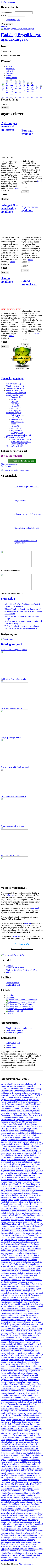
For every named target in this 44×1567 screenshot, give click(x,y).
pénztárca (36, 1162)
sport (3, 1282)
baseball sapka (21, 1491)
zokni (3, 1126)
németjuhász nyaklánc (19, 1355)
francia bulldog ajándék (26, 1291)
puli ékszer (38, 1384)
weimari (38, 1266)
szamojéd (22, 1255)
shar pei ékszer (12, 1193)
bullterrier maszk (7, 1088)
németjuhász (18, 1424)
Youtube (29, 1009)
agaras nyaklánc (28, 1248)
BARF (39, 1095)
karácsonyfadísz (27, 1384)
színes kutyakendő (25, 1240)
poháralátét (5, 1293)
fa (34, 1504)
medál (3, 1495)
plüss (36, 1346)
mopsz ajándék (29, 1306)
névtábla (34, 1235)
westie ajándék (27, 1504)
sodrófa (31, 1231)
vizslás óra (15, 1260)
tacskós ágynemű (30, 1315)
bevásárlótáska (26, 1115)
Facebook (33, 1000)
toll (28, 1255)
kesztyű (14, 1513)
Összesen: (12, 56)
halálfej (30, 1524)
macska (4, 1322)
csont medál (27, 1204)
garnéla (29, 1233)
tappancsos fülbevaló (14, 1275)
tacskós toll (5, 1228)
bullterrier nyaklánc (14, 1308)
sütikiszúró (25, 1286)
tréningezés (16, 1353)
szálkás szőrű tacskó (32, 1340)
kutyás (8, 1126)
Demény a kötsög (29, 1142)
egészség (18, 1473)
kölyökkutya (18, 1344)
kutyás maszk (6, 1426)
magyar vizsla (27, 1275)
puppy (31, 1131)
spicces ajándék (17, 1104)
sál (8, 1266)
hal (8, 1346)
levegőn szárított (18, 1095)
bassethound (38, 1513)
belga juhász (22, 1282)
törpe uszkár (36, 1317)
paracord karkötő (18, 1364)
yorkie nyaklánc (22, 1153)
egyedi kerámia (24, 1193)
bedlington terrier (7, 1093)
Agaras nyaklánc (7, 280)
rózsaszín (11, 1222)
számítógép (22, 1444)
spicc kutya (26, 1555)
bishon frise (10, 1328)
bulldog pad (16, 1504)
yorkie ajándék (13, 1437)
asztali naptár (31, 1546)
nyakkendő (33, 1375)
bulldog (22, 1128)
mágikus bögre (11, 1113)
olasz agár (5, 1148)
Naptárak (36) (16, 430)
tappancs (10, 1473)
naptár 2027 (20, 1382)
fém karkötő (28, 1331)
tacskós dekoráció (15, 1533)
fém (9, 1504)
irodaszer (34, 1206)
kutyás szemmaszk (28, 1477)
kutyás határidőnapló (32, 1146)
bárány (27, 1366)
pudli (33, 1091)
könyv (33, 1555)
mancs (18, 1151)
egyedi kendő (21, 1391)
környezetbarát (16, 1248)
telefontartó (17, 1488)
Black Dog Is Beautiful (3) (21, 439)
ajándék (8, 1128)
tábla (11, 1384)
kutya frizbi (11, 1491)
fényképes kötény (25, 1284)
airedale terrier (32, 1444)
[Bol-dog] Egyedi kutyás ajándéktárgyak (21, 36)
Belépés (4, 26)
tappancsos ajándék (8, 1086)
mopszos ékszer (22, 1417)
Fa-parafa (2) (16, 397)
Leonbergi (22, 1413)
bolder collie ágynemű (20, 1217)
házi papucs (17, 1451)
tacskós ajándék (23, 1471)
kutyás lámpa (35, 1097)
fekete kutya (28, 1513)
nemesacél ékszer (22, 1226)
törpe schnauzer (21, 1548)
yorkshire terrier (35, 1482)
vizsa (11, 1468)
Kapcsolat (10, 73)
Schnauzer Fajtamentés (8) (21, 442)
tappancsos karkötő (35, 1355)
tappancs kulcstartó (28, 1164)
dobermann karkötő (8, 1526)
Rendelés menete (12, 983)
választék (10, 895)
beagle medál (14, 1433)
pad (11, 1253)
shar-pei (4, 1142)
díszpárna (25, 1297)
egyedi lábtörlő (14, 1122)
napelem (26, 1553)
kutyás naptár (19, 1088)
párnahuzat (28, 1368)
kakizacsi (4, 1368)
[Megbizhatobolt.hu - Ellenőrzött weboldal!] (22, 369)
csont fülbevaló (31, 1224)
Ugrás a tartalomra (8, 2)
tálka (37, 1140)
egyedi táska (6, 1104)
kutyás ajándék (32, 1557)
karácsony (31, 1293)
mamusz (29, 1413)
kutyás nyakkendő (29, 1451)
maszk (29, 1391)
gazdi (29, 1124)
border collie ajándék (18, 1228)
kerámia (29, 1120)
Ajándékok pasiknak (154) (16, 393)
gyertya (8, 1291)
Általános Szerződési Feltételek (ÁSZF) (21, 970)
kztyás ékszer (34, 1100)
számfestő (5, 1188)
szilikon (25, 1493)
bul (16, 1560)
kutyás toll (31, 1228)
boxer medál (27, 1308)
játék (13, 1166)
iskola (3, 1184)
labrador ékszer (37, 1173)
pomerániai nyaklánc (22, 1253)
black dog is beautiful (15, 1211)
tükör (35, 1188)
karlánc (12, 1477)
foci (7, 1226)
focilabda (38, 1428)
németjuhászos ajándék (10, 1302)
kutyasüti (33, 1535)
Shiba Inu (12, 1417)
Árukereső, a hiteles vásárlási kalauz (22, 949)
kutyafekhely (6, 1280)
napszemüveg (6, 1108)
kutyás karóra (12, 1242)
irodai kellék (20, 1546)
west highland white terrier (11, 1097)
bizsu (16, 1204)
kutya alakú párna (27, 1468)
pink (31, 1335)
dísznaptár (5, 1311)
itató (18, 1273)
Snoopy (20, 1513)
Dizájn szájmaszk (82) (14, 446)
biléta (21, 1202)
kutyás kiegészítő (7, 1560)
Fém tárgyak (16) (17, 404)
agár (7, 1495)
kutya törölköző (12, 1202)
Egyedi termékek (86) (14, 395)
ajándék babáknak (8, 1342)
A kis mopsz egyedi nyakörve (12, 826)
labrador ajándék (33, 1460)
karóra (3, 1315)
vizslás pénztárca (31, 1304)
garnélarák (20, 1446)
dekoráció (30, 1526)
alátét (20, 1175)
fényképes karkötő (29, 1420)
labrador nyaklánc (28, 1268)
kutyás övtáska (34, 1371)
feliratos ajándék (18, 1224)
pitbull (35, 1457)
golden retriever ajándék (26, 1466)
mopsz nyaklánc (30, 1211)
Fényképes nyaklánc (37, 97)
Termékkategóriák (12, 378)
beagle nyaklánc (7, 1277)
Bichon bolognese (18, 1280)
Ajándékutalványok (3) (15, 386)
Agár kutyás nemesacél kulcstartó (9, 126)
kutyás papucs (27, 1213)
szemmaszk (5, 1253)
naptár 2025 (5, 1500)
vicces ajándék (10, 1264)
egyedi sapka (34, 1351)
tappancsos (14, 1555)
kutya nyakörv (26, 1300)
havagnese (34, 1191)
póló (24, 1346)
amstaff (17, 1395)
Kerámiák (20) (16, 428)
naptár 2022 (31, 1388)
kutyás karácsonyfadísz (29, 1273)
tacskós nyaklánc (19, 1531)
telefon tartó (11, 1322)
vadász (39, 1424)
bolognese (28, 1342)
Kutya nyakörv (28, 97)
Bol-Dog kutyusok (13, 1043)
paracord (29, 1382)
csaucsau (37, 1506)
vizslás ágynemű (35, 1226)
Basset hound (28, 1222)
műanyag (19, 1306)
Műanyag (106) (17, 433)
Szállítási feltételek (13, 985)
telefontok (26, 1097)
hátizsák (4, 1200)
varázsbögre (5, 1513)
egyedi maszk (12, 1460)
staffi (7, 1282)
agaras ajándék (24, 1442)
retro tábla (18, 1140)
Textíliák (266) (16, 424)
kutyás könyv (15, 1293)
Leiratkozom (6, 466)
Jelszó (4, 15)
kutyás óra (23, 1260)
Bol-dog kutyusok (12, 644)
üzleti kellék (31, 1135)
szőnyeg (12, 1546)
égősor (3, 1460)
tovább (17, 188)
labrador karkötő (19, 1540)
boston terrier (13, 1371)
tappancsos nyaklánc (31, 1175)
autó (34, 1095)
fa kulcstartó (5, 1135)
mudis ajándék (12, 1286)
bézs (18, 1482)
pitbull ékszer (35, 1264)
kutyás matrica (21, 1377)
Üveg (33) (15, 417)
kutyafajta (25, 1264)
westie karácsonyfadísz (26, 1551)
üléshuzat (17, 1497)
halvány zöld (13, 1271)
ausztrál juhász (30, 1220)
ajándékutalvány (13, 1084)
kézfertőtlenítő (9, 1502)
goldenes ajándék (34, 1537)
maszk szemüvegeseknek (26, 1333)
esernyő (28, 1128)
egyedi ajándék (7, 1424)
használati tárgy (37, 1455)
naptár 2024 (20, 1326)
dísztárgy (4, 1533)
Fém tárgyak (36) (17, 422)
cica (37, 1433)
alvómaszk (24, 1437)
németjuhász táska (8, 1493)
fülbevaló (4, 1262)
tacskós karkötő (28, 1208)
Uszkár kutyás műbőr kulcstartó (26, 528)
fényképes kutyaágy (30, 1171)
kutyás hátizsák (37, 1215)
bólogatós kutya (25, 1186)
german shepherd (17, 1146)
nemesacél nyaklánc (22, 1168)
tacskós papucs (31, 1517)
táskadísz (35, 1233)
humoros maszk (21, 1106)
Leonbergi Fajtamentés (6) (21, 444)
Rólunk (9, 75)
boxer (3, 1153)
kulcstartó (35, 908)
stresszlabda (23, 1411)
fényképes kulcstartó (13, 1331)
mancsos (21, 1277)
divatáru (19, 1184)
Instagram (30, 1006)
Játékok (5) (15, 426)
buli (19, 1464)
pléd (6, 1213)
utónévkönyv (33, 1548)
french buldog (6, 1155)
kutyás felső (28, 1157)
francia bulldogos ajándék (11, 1177)
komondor (10, 1406)
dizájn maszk (21, 1120)
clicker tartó (32, 1260)
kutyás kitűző (6, 1164)
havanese (27, 1093)
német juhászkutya (13, 1115)
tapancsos (31, 1140)
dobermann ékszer (8, 1133)
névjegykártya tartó (22, 1508)
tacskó (3, 1448)
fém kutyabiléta (7, 1117)
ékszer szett (5, 1233)
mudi (3, 1386)
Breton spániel (11, 1453)
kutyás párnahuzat (17, 1366)
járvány (30, 1320)
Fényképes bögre (41, 97)
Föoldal (9, 66)
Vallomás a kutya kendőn (10, 855)
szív (20, 1555)
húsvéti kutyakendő (22, 1244)
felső (32, 1348)
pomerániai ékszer (19, 1108)
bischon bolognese (8, 1237)
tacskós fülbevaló (18, 1517)
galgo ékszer (12, 1257)
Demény (10, 1408)
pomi (28, 1362)
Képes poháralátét (24, 97)
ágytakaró (22, 1242)
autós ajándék (29, 1344)
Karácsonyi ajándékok (14, 1030)
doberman (5, 1340)
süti (18, 1322)
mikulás (38, 1248)
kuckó (13, 1397)
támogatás (36, 1300)
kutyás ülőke (18, 1117)
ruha (40, 1102)
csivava (17, 1408)
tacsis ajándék (6, 1353)
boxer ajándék (20, 1124)
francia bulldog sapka (14, 1315)
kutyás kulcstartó (21, 1231)
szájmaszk (14, 1346)
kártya (31, 1111)
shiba (17, 1502)
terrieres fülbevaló (17, 1495)
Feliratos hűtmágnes (32, 97)
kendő (10, 1531)
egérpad (18, 1137)
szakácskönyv (29, 1428)
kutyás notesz (36, 1366)
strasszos (17, 1468)
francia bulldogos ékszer (30, 1084)
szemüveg (37, 1422)
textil (23, 1353)
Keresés (4, 105)
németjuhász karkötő (9, 1553)
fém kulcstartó (32, 1453)
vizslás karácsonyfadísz (10, 1186)
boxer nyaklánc (23, 1111)
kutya (8, 1397)
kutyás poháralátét (8, 1377)
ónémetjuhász (16, 1171)
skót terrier (36, 1186)
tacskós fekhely (7, 1475)
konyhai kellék (21, 1393)
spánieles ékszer (23, 1348)
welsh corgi (5, 1366)
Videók (8, 972)
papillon (31, 1491)
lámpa (37, 1504)
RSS (21, 1011)
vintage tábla (11, 1184)
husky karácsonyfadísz (26, 1251)
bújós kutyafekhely (19, 1195)
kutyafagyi (38, 1202)
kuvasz (10, 1200)
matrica (14, 1431)
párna (17, 1295)
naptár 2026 (11, 1537)
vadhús (22, 1295)
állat (23, 1328)
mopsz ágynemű (34, 1322)
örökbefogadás (15, 1268)
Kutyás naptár (11, 1047)
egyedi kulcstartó (36, 1144)
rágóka (12, 1226)
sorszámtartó (13, 1255)
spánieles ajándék (31, 1446)
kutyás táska (28, 1117)
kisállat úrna (12, 1173)
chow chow (34, 1442)
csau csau (30, 1408)
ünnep (3, 1457)
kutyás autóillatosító (16, 1340)
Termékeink (10, 69)
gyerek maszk (11, 1466)
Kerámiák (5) (16, 408)
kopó (9, 1224)
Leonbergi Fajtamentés (18, 1388)
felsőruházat (10, 1244)
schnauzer (19, 1237)
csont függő (38, 1524)
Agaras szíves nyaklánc (30, 208)
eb (37, 1393)
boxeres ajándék (12, 1455)
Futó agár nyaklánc (28, 132)
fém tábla (17, 1384)
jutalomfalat (9, 1484)
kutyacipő (18, 1313)
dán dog (22, 1271)
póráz (7, 1422)
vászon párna (12, 1246)
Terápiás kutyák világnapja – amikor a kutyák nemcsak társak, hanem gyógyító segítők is (22, 627)
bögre (9, 1195)
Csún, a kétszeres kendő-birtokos (13, 796)
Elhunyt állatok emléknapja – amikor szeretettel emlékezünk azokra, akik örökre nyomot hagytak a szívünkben (23, 611)
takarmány (5, 1555)
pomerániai (17, 1182)
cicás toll (23, 1162)
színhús (19, 1462)
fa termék (4, 1204)
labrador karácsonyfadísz (18, 1262)
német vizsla (26, 1177)
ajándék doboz (20, 1320)
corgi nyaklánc (24, 1435)
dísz (21, 1482)
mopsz (17, 1477)
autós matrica (18, 1428)
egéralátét (4, 1255)
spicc (20, 1204)
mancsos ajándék (19, 1475)
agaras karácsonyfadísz (22, 1206)
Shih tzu (14, 1357)
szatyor (11, 1313)
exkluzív (10, 1440)
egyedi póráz (30, 1160)
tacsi (14, 1155)
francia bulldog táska (9, 1251)
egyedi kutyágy (27, 1497)
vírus (20, 1415)
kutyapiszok (23, 1302)
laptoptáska (31, 1475)
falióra (18, 1397)
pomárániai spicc (7, 1395)
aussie (14, 1291)
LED (18, 1215)
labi (40, 1462)
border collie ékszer (16, 1368)
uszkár (30, 1502)
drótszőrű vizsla (11, 1444)
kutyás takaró (26, 1215)
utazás (19, 1553)
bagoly (23, 1408)
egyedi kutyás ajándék (9, 1380)
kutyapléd (15, 1386)
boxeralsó (34, 1324)
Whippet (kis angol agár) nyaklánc (9, 208)
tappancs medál (7, 1317)
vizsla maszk (22, 1480)
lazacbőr (14, 1480)
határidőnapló (31, 1126)
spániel (3, 1308)
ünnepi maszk (33, 1106)
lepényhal (14, 1435)
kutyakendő (5, 1248)
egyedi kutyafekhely (27, 1433)
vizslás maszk (21, 1135)
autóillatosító (20, 1304)
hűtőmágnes (5, 1411)
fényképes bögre (29, 1184)
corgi (3, 1444)
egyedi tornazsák (23, 1357)
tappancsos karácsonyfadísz (28, 1246)
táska (36, 1364)
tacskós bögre (31, 1528)
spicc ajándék (14, 1131)
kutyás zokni (15, 1233)
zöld (9, 1142)
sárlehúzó (31, 1200)
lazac (16, 1277)
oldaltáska (22, 1557)
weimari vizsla (6, 1182)
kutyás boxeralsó (12, 1448)
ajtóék (24, 1137)
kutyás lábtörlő (25, 1386)
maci (27, 1088)
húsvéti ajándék (25, 1455)
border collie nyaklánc (26, 1113)
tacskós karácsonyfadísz (10, 1511)
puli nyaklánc (35, 1435)
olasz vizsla (16, 1535)
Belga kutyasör (20, 500)
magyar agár (23, 1371)
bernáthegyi (5, 1435)
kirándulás (15, 1500)
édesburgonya (6, 1535)
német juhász (36, 1177)
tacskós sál (36, 1093)
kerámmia (17, 1144)
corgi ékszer (5, 1288)
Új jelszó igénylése (13, 20)
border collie (31, 1108)
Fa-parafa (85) (16, 419)
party (38, 1184)
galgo (7, 1477)
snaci (25, 1380)
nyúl (2, 1268)
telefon (26, 1482)
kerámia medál (28, 1415)
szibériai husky (14, 1375)
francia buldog (27, 1422)
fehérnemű (24, 1375)
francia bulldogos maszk (27, 1431)
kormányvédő (32, 1377)
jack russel (24, 1502)
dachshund (26, 1535)
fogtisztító (13, 1282)
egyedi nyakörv (35, 1493)
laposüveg (12, 1544)
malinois (4, 1371)
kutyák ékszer (6, 1217)
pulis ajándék (12, 1522)
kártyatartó (11, 1324)
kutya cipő (35, 1124)
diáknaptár (19, 1484)
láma (23, 1148)
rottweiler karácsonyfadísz (11, 1208)
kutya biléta (15, 1235)
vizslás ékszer (30, 1295)
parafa (29, 1162)
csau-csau (25, 1191)
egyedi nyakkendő (33, 1353)
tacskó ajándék (32, 1180)
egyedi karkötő (15, 1148)
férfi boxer (13, 1188)
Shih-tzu (25, 1335)
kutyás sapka (23, 1173)
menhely (39, 1280)
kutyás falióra (28, 1104)
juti (41, 1368)
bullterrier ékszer (28, 1486)
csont (7, 1268)
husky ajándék (6, 1462)
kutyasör (4, 1531)
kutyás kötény (25, 1235)
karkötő (24, 1464)
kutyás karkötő (30, 1328)
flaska (24, 1473)
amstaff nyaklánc (33, 1182)
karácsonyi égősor (33, 1242)
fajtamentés (10, 1120)
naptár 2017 (21, 1526)
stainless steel (17, 1420)
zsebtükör (25, 1144)
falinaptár (35, 1308)
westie (18, 1166)
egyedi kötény (16, 1142)
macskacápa (5, 1351)
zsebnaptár (30, 1522)
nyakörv (4, 1437)
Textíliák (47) (16, 399)
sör (29, 1393)
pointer (33, 1393)
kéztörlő (32, 1417)
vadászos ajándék (10, 1240)
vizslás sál (22, 1180)
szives (3, 1328)
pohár (24, 1182)
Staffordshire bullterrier (16, 1160)
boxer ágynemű (7, 1415)
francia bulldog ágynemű (10, 1373)
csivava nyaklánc (15, 1335)
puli (14, 1462)
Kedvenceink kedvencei (10, 1162)
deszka (28, 1317)
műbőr (30, 1380)
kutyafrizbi (12, 1348)
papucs (18, 1328)
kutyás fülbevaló (31, 1148)
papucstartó (11, 1528)
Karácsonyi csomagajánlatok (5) (18, 435)
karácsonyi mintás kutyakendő (12, 1360)
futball (34, 1284)
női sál (30, 1520)
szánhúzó (12, 1215)
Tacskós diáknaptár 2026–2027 (26, 487)
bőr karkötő (29, 1364)
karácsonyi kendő (8, 1231)
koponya (4, 1271)
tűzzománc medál (7, 1137)
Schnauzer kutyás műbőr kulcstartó (27, 514)
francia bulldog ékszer (31, 1426)
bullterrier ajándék (8, 1124)
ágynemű (39, 1306)
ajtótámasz (5, 1197)
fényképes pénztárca (9, 1471)
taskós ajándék (37, 1515)
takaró (35, 1542)
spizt (31, 1471)
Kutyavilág (10, 71)
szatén (24, 1140)
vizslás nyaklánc (7, 1140)
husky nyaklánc (32, 1326)
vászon (8, 1420)
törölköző (28, 1095)
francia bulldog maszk (9, 1175)
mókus (37, 1533)
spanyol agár (21, 1155)
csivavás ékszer (33, 1473)
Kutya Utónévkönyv (26, 1400)
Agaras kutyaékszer (29, 282)
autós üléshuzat (30, 1237)
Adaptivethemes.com (26, 1564)
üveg (25, 1424)
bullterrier (38, 1231)
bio (29, 1173)
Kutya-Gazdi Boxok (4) (15, 388)
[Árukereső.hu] (22, 945)
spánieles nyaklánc (14, 1486)
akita (3, 1428)
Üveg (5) (14, 402)
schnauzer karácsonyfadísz (17, 1524)
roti (22, 1331)
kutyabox (13, 1551)
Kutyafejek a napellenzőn (11, 738)
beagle (18, 1264)
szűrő (3, 1244)
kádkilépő (9, 1428)
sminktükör (19, 1342)
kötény (23, 1233)
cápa (38, 1164)
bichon (14, 1464)
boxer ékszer (28, 1202)
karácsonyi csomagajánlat (22, 1337)
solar (3, 1484)
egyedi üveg (35, 1286)
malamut (36, 1368)
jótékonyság (9, 1295)
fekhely (4, 1324)
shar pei (4, 1084)
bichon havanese (31, 1197)
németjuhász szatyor (17, 1311)
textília (13, 1151)
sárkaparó (12, 1306)
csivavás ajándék (33, 1137)
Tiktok (10, 1013)
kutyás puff (13, 1515)
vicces (24, 1313)
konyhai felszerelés (33, 1155)
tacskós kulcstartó (22, 1506)
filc (19, 1286)
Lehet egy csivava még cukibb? (13, 708)
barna (15, 1415)
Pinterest (31, 1002)
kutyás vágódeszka (27, 1511)
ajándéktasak (31, 1280)
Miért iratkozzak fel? (9, 464)
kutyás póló (21, 1453)
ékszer (23, 1166)
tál (37, 1417)
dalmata (4, 1393)
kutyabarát (38, 1497)
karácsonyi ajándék (29, 1397)
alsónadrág (30, 1166)
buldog (30, 1195)
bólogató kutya (6, 1191)
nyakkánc (14, 1411)
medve (17, 1300)
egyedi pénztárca (31, 1102)
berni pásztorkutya (35, 1402)
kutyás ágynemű (28, 1288)
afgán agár (11, 1393)
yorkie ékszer (12, 1413)
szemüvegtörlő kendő (9, 1180)
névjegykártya (30, 1277)
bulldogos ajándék (8, 1506)
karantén (15, 1128)
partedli (4, 1211)
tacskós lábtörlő (35, 1153)
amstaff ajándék (19, 1317)
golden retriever (22, 1100)
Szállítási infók (11, 78)
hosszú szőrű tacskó (8, 1111)
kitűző (11, 1204)
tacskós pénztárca (7, 1304)
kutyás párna (10, 1106)
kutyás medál (30, 1271)
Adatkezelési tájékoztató (15, 968)
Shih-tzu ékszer (7, 1404)
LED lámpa (21, 1528)
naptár (38, 1268)
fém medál (38, 1208)
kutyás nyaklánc (32, 1122)
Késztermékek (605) (14, 413)
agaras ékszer (6, 1095)
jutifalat (8, 1386)
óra (30, 1440)
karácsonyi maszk (17, 1220)
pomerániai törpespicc (9, 1542)
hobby (22, 1122)
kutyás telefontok (12, 1457)
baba (16, 1440)
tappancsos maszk (8, 1548)
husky (32, 1168)
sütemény (4, 1433)
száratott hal (5, 1357)
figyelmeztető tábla (8, 1446)
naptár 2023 (34, 1297)
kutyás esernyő (28, 1533)
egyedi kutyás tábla (8, 1100)
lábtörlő (9, 1337)
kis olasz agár (30, 1360)
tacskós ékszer (33, 1313)
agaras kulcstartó (26, 1448)
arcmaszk (4, 1515)
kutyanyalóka (24, 1440)
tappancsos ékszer (8, 1300)
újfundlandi (18, 1406)
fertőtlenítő (11, 1326)
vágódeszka (22, 1460)
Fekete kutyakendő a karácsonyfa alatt (15, 767)
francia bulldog (35, 1508)
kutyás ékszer (6, 1517)
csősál (25, 1537)
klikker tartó (27, 1462)
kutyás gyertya (27, 1488)
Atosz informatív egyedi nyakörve (14, 650)
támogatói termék (16, 1157)
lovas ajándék (23, 1351)
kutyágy (24, 1293)
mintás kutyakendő (25, 1188)
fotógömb (18, 1422)
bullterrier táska (12, 1400)
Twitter (29, 1004)
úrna (38, 1108)
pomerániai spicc (26, 1457)
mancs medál (13, 1557)
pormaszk (26, 1404)
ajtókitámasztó (6, 1284)
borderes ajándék (24, 1515)
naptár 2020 (37, 1413)
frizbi (32, 1506)
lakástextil (22, 1362)
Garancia (9, 965)
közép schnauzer (27, 1373)
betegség (35, 1391)
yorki (12, 1422)
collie (16, 1200)
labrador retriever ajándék (31, 1151)
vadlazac (33, 1253)
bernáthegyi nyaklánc (19, 1520)
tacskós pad (17, 1404)
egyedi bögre (21, 1133)
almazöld (4, 1348)
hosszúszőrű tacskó (14, 1297)
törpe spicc (17, 1191)
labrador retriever (14, 1213)
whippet (19, 1086)
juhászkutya (16, 1164)
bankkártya (31, 1540)
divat (20, 1346)
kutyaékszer (5, 1151)
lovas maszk (37, 1115)
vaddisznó (37, 1195)
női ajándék (5, 1146)
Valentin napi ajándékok (15, 1032)
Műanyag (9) (16, 410)
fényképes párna (36, 1553)
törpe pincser (36, 1357)
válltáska (35, 1462)
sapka (36, 1275)
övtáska (36, 1320)
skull (38, 1555)
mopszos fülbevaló (23, 1324)
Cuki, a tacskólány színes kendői (13, 679)
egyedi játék (23, 1200)
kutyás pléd (13, 1442)
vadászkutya (33, 1437)
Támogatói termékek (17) (15, 437)
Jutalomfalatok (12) (13, 384)
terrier (13, 1135)
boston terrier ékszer (34, 1531)
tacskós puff (5, 1355)
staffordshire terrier (8, 1391)
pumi (29, 1464)
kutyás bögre (6, 1166)
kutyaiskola (21, 1126)
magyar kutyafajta (21, 1402)
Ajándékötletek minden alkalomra (19, 1028)
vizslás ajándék (26, 1395)
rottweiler (30, 1346)
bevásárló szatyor (23, 1544)
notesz (34, 1337)
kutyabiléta (35, 1362)
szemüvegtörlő (6, 1488)
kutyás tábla (28, 1406)
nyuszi (14, 1284)
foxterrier (10, 1168)
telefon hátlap (6, 1464)
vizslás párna (11, 1153)
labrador (18, 1493)
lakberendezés (17, 1426)
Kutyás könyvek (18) (19, 415)
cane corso (10, 1320)
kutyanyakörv (19, 1102)
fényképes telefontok (27, 1500)
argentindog (24, 1131)
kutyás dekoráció (7, 1508)
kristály (4, 1266)
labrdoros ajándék (25, 1542)
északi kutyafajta (24, 1257)
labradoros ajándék (17, 1197)
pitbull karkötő (16, 1288)
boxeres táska (12, 1362)
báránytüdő (30, 1133)
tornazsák (39, 1133)
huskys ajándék (7, 1540)
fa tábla (30, 1282)
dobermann (5, 1157)
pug (32, 1257)
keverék (4, 1557)
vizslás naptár (6, 1431)
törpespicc (22, 1522)
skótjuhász (39, 1468)
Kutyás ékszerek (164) (14, 390)
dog (40, 1346)
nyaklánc (14, 1351)
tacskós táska (11, 1482)
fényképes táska (29, 1086)
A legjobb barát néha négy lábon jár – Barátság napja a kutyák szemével (23, 605)
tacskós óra (31, 1424)
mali (41, 1084)
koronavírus (19, 1093)
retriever (19, 1537)
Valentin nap (34, 1302)
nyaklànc (27, 923)
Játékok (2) (15, 406)
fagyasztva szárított (27, 1266)
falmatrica (24, 1322)
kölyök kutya (15, 1266)
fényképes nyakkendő (22, 1091)
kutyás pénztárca (7, 1102)
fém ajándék (33, 1262)
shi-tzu (8, 1364)
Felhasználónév (7, 13)
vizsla (3, 1364)
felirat (21, 1380)
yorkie (13, 1126)
